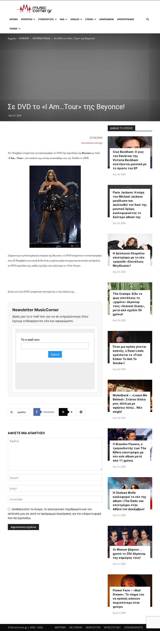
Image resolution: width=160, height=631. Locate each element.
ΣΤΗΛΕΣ (89, 19)
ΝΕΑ (62, 19)
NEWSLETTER (93, 627)
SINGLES (74, 19)
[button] (147, 19)
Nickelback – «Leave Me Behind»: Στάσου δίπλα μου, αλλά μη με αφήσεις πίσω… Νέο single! (130, 404)
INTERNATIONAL (42, 38)
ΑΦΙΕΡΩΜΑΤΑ (106, 19)
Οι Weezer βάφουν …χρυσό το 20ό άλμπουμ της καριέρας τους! (129, 554)
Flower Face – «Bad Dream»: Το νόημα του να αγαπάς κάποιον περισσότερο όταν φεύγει (128, 599)
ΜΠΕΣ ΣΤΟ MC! (112, 627)
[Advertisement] (106, 9)
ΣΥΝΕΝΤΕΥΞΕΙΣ (46, 19)
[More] (81, 412)
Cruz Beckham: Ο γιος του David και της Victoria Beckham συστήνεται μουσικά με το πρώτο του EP (130, 160)
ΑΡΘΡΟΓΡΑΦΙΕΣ (125, 19)
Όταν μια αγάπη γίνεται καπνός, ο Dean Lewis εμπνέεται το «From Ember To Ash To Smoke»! (129, 355)
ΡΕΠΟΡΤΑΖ (26, 19)
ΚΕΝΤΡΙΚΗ (60, 627)
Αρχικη (14, 19)
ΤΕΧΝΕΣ (14, 28)
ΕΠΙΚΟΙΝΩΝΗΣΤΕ (133, 627)
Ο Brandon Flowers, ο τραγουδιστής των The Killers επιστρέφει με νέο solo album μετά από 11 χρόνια (129, 452)
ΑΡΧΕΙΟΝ (24, 38)
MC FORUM (75, 627)
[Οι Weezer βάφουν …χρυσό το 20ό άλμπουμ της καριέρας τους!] (130, 542)
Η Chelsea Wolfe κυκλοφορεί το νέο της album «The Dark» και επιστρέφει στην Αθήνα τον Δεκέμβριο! (129, 501)
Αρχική (11, 38)
